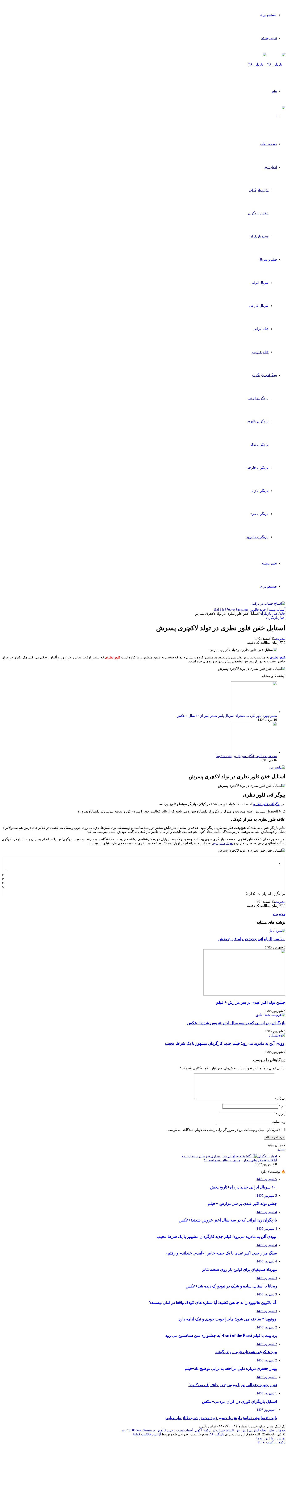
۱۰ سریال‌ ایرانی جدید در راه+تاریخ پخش (251, 939)
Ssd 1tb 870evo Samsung (231, 609)
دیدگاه (279, 1099)
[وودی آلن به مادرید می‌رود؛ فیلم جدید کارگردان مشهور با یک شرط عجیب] (277, 1035)
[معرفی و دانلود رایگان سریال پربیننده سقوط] (254, 752)
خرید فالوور (258, 609)
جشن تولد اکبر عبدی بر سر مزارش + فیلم (250, 1002)
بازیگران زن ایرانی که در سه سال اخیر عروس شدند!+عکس (236, 1023)
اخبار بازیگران (259, 190)
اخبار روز (270, 167)
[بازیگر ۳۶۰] (266, 64)
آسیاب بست (277, 609)
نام (282, 1106)
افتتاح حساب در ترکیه (219, 1430)
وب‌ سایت (278, 1122)
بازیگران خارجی (257, 467)
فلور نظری (277, 657)
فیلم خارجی (260, 352)
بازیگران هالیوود (257, 537)
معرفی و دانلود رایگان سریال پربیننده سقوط (246, 756)
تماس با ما (277, 1438)
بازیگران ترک (259, 444)
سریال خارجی (259, 305)
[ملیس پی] (277, 767)
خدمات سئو (277, 1430)
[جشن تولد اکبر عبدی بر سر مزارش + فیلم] (244, 994)
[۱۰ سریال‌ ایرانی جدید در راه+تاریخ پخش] (277, 930)
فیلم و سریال (267, 259)
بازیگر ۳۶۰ (216, 1434)
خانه (282, 613)
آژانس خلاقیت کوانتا (147, 1434)
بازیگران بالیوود (258, 421)
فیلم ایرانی (261, 329)
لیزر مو (241, 1430)
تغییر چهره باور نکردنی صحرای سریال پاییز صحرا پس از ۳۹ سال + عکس (227, 716)
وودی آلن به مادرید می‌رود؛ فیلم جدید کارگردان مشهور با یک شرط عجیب (225, 1043)
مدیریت (280, 638)
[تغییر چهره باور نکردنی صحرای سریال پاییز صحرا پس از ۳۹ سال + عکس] (254, 712)
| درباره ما (263, 1438)
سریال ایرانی (260, 282)
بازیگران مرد (260, 514)
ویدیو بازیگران (259, 236)
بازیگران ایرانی (258, 398)
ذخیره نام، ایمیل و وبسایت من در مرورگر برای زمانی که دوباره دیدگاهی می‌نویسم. (223, 1130)
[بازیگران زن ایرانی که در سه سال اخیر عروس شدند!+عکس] (270, 1015)
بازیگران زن (260, 490)
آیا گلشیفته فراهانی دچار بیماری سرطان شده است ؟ (240, 1160)
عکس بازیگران (258, 213)
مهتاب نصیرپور (222, 843)
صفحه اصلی (268, 144)
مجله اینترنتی (258, 1430)
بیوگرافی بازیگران (264, 375)
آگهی (198, 1430)
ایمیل (280, 1114)
